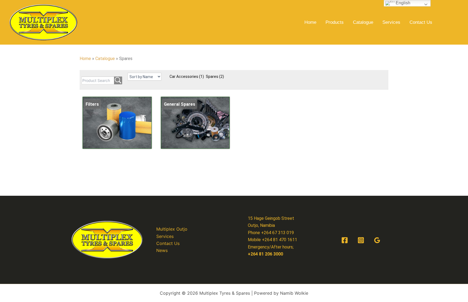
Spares (215, 76)
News (162, 250)
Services (391, 22)
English (402, 3)
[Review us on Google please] (377, 240)
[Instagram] (361, 240)
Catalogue (363, 22)
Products (335, 22)
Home (310, 22)
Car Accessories (187, 76)
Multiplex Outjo (171, 229)
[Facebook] (344, 240)
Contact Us (421, 22)
